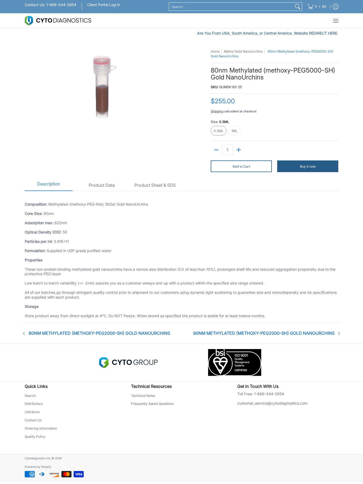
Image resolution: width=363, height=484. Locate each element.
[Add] (238, 150)
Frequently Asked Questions (152, 404)
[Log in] (335, 6)
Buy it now (308, 166)
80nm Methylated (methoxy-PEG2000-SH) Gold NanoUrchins (99, 333)
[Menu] (335, 20)
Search (30, 396)
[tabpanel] (181, 257)
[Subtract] (216, 150)
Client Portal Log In (103, 4)
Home (215, 51)
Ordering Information (41, 428)
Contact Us (33, 420)
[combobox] (231, 7)
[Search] (297, 7)
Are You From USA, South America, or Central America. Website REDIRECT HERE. (267, 33)
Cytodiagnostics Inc (38, 458)
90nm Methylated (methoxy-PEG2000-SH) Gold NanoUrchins (264, 333)
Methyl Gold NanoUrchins (243, 51)
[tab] (49, 185)
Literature (32, 412)
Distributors (34, 404)
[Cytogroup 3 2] (128, 362)
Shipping (217, 111)
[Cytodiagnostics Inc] (58, 20)
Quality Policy (35, 437)
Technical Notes (143, 396)
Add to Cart (241, 166)
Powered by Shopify (38, 467)
